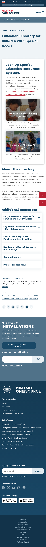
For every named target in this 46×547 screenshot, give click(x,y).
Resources (6, 407)
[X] (8, 487)
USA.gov (23, 532)
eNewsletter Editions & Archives (14, 476)
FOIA (23, 534)
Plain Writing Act (23, 537)
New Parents (33, 298)
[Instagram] (18, 487)
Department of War (23, 529)
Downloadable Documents (12, 414)
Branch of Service (9, 448)
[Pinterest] (24, 487)
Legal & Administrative (23, 527)
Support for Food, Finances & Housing (17, 434)
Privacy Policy (23, 524)
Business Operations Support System (16, 431)
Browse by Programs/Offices (13, 424)
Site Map (23, 519)
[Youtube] (13, 487)
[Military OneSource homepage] (10, 12)
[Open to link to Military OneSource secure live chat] (42, 203)
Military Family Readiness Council (15, 438)
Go (38, 359)
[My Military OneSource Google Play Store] (10, 500)
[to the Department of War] (3, 2)
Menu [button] (38, 12)
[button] (23, 5)
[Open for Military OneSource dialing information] (42, 195)
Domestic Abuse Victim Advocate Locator (18, 445)
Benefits (5, 403)
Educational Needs (26, 296)
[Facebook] (3, 487)
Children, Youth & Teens (10, 296)
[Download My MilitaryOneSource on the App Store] (26, 500)
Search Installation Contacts (17, 345)
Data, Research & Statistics (12, 441)
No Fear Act (23, 539)
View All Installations (11, 366)
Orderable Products (9, 410)
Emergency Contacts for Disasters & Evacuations (21, 428)
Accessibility (23, 522)
